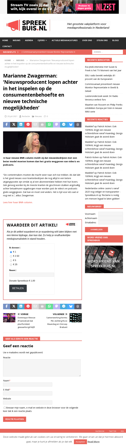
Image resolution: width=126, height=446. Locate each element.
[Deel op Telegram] (63, 124)
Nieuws (16, 40)
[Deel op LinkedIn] (20, 124)
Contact (7, 46)
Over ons (87, 40)
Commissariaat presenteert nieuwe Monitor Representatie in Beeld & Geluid (102, 87)
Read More (94, 441)
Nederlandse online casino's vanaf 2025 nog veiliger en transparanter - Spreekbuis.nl (102, 192)
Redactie (26, 116)
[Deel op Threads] (77, 124)
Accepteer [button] (80, 441)
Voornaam (90, 213)
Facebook (99, 431)
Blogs (115, 40)
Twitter (112, 431)
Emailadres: (90, 222)
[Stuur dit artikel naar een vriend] (35, 124)
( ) (48, 54)
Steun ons (102, 40)
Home (5, 40)
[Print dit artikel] (42, 124)
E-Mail (6, 389)
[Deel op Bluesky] (70, 124)
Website (7, 398)
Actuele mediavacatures (64, 40)
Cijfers (41, 40)
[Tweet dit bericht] (13, 124)
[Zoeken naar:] (107, 51)
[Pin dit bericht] (28, 124)
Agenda (29, 40)
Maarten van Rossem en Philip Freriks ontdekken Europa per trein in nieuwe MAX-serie (103, 108)
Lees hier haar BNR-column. (18, 202)
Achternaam (91, 218)
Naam (6, 380)
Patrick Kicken (92, 157)
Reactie (6, 357)
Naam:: (13, 270)
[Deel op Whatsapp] (49, 124)
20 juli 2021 (12, 116)
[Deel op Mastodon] (56, 124)
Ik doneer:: (15, 247)
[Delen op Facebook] (6, 124)
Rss (122, 431)
